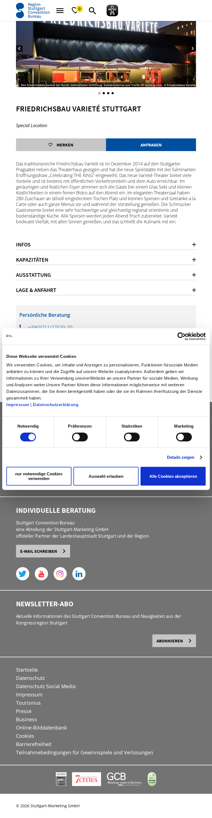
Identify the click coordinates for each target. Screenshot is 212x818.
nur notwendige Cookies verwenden (38, 476)
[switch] (80, 437)
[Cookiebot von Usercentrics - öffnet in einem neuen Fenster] (181, 336)
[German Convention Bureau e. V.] (124, 784)
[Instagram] (60, 573)
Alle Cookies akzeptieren (173, 476)
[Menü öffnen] (60, 10)
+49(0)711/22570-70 (50, 327)
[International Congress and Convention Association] (152, 784)
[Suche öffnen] (92, 10)
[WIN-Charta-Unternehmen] (61, 784)
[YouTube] (41, 573)
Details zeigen (180, 457)
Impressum (17, 404)
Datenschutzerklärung (55, 404)
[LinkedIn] (79, 573)
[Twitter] (22, 573)
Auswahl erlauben (106, 476)
